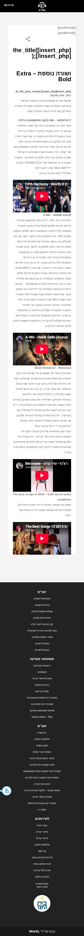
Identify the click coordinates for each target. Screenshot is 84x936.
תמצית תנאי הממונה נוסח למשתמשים (42, 771)
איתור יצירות (42, 838)
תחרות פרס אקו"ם (42, 617)
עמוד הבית (42, 825)
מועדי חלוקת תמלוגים (42, 637)
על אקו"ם (42, 732)
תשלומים (42, 672)
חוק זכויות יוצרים (42, 784)
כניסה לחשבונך (42, 605)
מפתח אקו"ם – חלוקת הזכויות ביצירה (42, 790)
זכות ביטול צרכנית (42, 870)
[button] (6, 791)
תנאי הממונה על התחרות (42, 764)
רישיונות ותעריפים (42, 665)
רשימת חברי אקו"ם (42, 752)
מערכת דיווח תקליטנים (42, 704)
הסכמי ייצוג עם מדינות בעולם (42, 803)
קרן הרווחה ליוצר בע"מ (42, 624)
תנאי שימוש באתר (42, 864)
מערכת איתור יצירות (42, 678)
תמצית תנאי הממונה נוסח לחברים (42, 777)
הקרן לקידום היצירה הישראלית (42, 630)
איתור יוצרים (42, 831)
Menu (7, 5)
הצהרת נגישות (42, 876)
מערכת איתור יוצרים (42, 796)
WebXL (34, 931)
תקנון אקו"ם (42, 745)
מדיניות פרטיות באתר (42, 857)
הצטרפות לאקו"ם (42, 598)
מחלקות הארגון (42, 739)
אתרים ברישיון (42, 691)
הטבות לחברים (42, 650)
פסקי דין (42, 809)
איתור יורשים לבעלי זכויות (42, 758)
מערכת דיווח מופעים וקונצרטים (42, 697)
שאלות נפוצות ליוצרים (42, 611)
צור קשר (42, 851)
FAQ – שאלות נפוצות (42, 717)
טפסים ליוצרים (42, 643)
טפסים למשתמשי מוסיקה (42, 710)
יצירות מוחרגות (42, 685)
